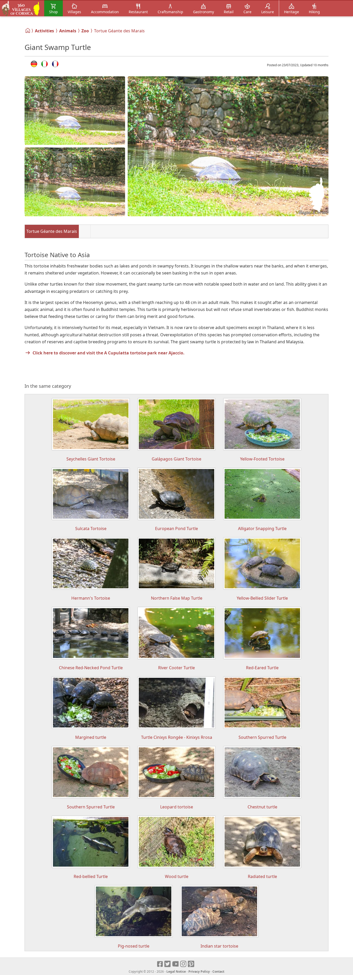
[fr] (55, 64)
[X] (167, 964)
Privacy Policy (199, 971)
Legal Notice (176, 971)
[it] (44, 64)
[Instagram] (183, 964)
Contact (218, 971)
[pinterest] (191, 964)
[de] (34, 64)
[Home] (28, 30)
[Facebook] (160, 964)
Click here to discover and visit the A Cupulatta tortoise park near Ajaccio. (109, 353)
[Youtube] (175, 964)
